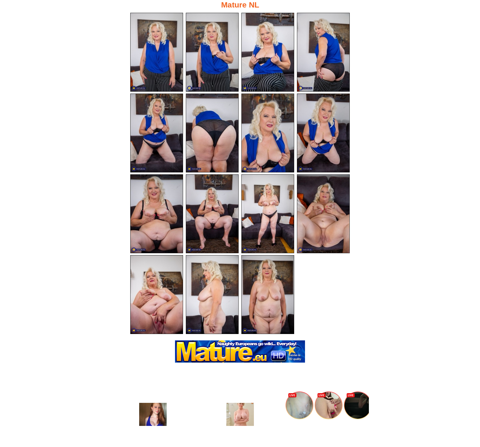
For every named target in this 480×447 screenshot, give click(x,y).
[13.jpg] (156, 294)
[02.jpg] (212, 52)
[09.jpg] (156, 213)
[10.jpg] (212, 213)
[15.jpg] (267, 294)
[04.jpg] (323, 52)
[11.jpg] (267, 213)
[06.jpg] (212, 133)
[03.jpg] (267, 52)
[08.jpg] (323, 133)
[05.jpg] (156, 133)
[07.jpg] (267, 133)
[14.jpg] (212, 294)
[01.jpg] (156, 52)
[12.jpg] (323, 213)
